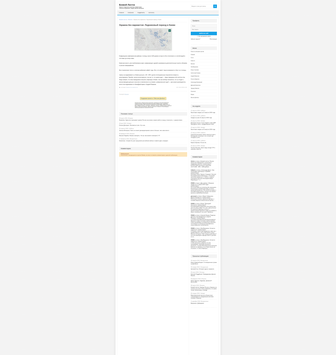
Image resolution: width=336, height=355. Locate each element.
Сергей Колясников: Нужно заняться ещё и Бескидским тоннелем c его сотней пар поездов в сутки (203, 136)
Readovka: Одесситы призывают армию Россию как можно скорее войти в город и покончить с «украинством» (150, 120)
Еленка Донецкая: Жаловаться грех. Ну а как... (132, 125)
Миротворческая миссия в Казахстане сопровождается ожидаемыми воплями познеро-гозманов (202, 297)
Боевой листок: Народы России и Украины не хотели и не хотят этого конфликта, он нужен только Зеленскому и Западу (204, 289)
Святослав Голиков (195, 73)
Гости (192, 57)
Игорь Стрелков (195, 70)
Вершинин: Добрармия (197, 303)
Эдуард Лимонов (195, 88)
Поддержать (141, 12)
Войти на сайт (204, 33)
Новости (193, 60)
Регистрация (213, 39)
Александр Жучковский (196, 82)
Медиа (192, 94)
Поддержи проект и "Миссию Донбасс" (153, 98)
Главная (121, 12)
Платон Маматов (195, 79)
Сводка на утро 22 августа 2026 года (201, 117)
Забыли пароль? (195, 39)
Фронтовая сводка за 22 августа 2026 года (203, 112)
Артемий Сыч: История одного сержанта (202, 269)
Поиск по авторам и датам (197, 51)
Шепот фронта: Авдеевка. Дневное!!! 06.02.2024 (201, 281)
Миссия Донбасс (195, 97)
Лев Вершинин (194, 66)
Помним (193, 54)
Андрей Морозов (195, 76)
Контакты (151, 12)
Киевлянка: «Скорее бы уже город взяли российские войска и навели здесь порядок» (143, 140)
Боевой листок (123, 19)
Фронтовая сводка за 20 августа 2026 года (203, 129)
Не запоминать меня (205, 36)
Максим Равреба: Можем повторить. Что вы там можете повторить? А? (139, 135)
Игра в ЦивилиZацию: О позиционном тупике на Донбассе (204, 263)
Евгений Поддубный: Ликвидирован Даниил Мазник (203, 274)
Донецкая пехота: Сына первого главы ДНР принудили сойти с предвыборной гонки (203, 123)
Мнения (130, 19)
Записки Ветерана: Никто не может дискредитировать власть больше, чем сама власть (144, 130)
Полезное (131, 12)
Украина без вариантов (132, 87)
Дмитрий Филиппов (195, 85)
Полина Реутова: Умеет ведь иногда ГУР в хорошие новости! (203, 148)
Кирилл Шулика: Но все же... (199, 142)
